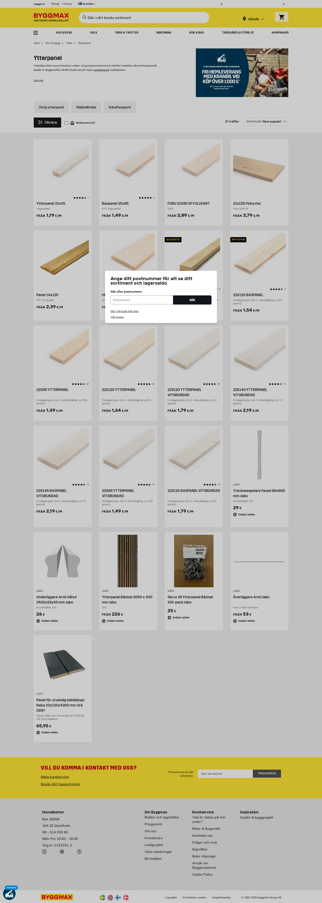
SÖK (192, 300)
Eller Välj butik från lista (124, 311)
